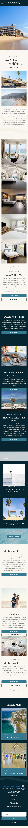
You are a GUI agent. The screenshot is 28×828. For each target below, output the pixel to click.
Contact (14, 799)
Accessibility (14, 804)
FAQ (14, 801)
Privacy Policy (14, 802)
